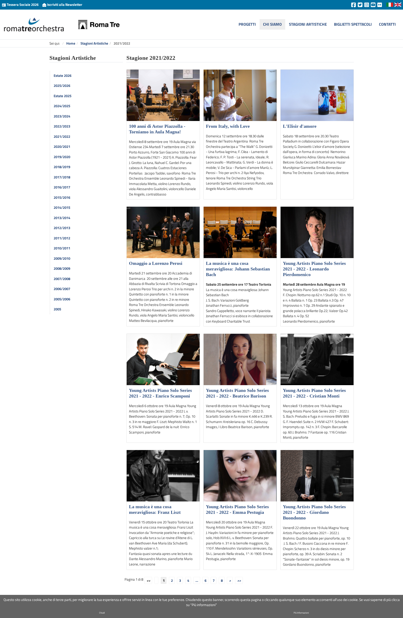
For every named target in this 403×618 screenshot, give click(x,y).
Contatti (387, 24)
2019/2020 (62, 157)
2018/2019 (62, 167)
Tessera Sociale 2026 (22, 4)
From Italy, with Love (228, 126)
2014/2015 (62, 207)
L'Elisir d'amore (299, 126)
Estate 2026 (62, 75)
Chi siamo (272, 24)
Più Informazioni (301, 612)
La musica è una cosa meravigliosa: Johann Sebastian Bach (238, 269)
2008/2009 (62, 268)
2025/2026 (62, 85)
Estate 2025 (62, 96)
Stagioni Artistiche (308, 24)
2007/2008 (62, 278)
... (196, 580)
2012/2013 (62, 228)
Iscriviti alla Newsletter (64, 4)
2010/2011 (62, 248)
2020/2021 (62, 146)
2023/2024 (62, 116)
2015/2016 (62, 197)
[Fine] (239, 580)
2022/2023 (62, 126)
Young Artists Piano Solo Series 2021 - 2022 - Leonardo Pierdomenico (314, 269)
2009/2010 (62, 258)
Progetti (247, 24)
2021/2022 (62, 136)
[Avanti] (230, 580)
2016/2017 (62, 187)
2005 (57, 309)
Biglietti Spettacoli (353, 24)
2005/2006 (62, 299)
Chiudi (102, 612)
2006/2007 (62, 288)
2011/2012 (62, 238)
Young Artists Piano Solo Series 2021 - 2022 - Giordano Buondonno (314, 512)
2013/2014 (62, 217)
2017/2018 (62, 177)
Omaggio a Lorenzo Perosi (155, 263)
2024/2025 (62, 106)
